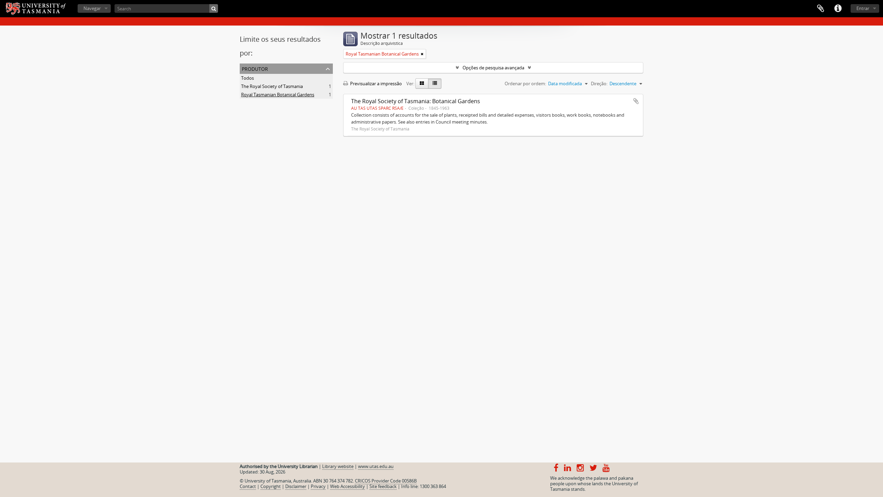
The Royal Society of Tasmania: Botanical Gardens (415, 101)
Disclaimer (295, 486)
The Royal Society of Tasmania (272, 86)
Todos (247, 78)
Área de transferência (820, 8)
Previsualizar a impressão (375, 83)
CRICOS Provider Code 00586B (386, 481)
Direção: (599, 83)
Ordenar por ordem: (525, 83)
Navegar (92, 8)
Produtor (255, 68)
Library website (338, 466)
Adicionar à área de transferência (636, 101)
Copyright (270, 486)
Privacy (318, 486)
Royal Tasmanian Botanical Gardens (277, 94)
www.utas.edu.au (376, 466)
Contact (248, 486)
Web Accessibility (347, 486)
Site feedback (383, 486)
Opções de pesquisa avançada (493, 68)
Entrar (862, 8)
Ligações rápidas (837, 8)
